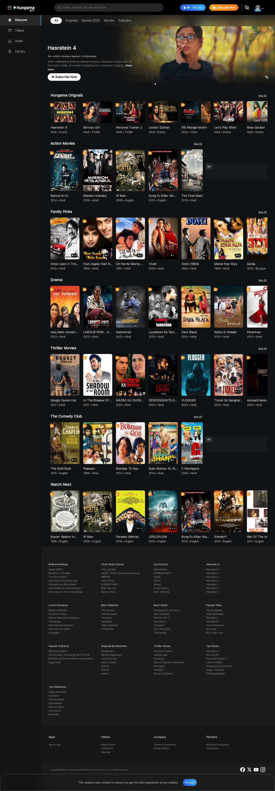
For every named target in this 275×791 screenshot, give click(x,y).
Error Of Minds (162, 592)
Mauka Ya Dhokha (58, 610)
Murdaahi (54, 714)
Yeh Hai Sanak (109, 614)
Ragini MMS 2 (56, 569)
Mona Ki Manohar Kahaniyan (64, 618)
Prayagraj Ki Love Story (167, 610)
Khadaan (158, 670)
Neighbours (107, 651)
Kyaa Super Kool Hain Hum (63, 580)
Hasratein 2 (212, 569)
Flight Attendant (109, 625)
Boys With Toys (214, 633)
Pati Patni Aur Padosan (61, 625)
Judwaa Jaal (160, 655)
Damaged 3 (212, 621)
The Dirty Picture (58, 577)
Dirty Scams (107, 610)
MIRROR (105, 577)
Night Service (108, 588)
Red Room (212, 618)
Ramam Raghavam (111, 655)
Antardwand (160, 569)
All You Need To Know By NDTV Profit (69, 655)
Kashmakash (55, 703)
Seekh (157, 577)
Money (157, 584)
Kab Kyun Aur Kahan (59, 629)
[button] (265, 112)
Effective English (58, 651)
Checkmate (55, 621)
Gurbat (105, 666)
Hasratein (106, 618)
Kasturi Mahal (108, 662)
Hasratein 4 (212, 651)
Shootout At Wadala (59, 573)
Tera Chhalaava (214, 625)
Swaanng (159, 658)
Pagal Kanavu (161, 588)
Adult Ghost (107, 580)
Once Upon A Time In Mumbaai (65, 592)
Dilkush (105, 670)
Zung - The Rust (215, 670)
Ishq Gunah (55, 710)
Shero (157, 580)
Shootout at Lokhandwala (62, 584)
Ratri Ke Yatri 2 (162, 618)
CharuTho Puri (109, 658)
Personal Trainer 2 (216, 658)
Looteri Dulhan (214, 662)
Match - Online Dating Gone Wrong (120, 573)
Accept (190, 782)
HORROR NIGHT (110, 584)
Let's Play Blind (162, 629)
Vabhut (105, 673)
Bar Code (211, 629)
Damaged (54, 633)
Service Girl (212, 655)
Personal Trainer (58, 614)
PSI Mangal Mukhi (215, 673)
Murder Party (108, 592)
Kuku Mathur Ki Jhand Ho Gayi (65, 588)
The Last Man (108, 569)
